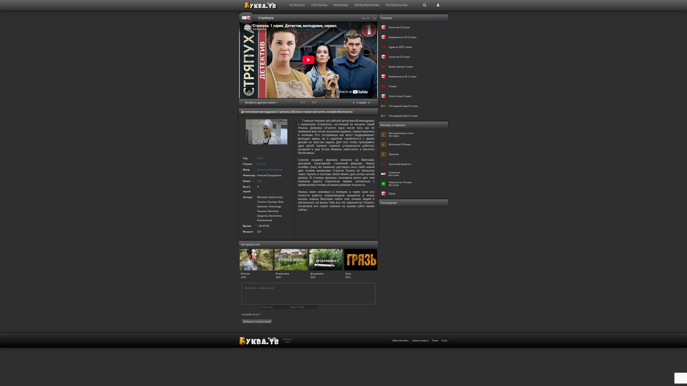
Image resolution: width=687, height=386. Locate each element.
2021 (312, 277)
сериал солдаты (420, 340)
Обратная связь (400, 340)
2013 (347, 277)
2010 (243, 277)
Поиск (435, 340)
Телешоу (297, 5)
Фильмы (341, 5)
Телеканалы (397, 5)
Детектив (262, 169)
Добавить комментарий (257, 321)
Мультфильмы (367, 5)
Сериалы (319, 5)
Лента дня (441, 17)
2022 (278, 277)
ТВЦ (259, 180)
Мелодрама (275, 169)
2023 (260, 158)
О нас (444, 340)
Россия (261, 163)
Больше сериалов (436, 125)
